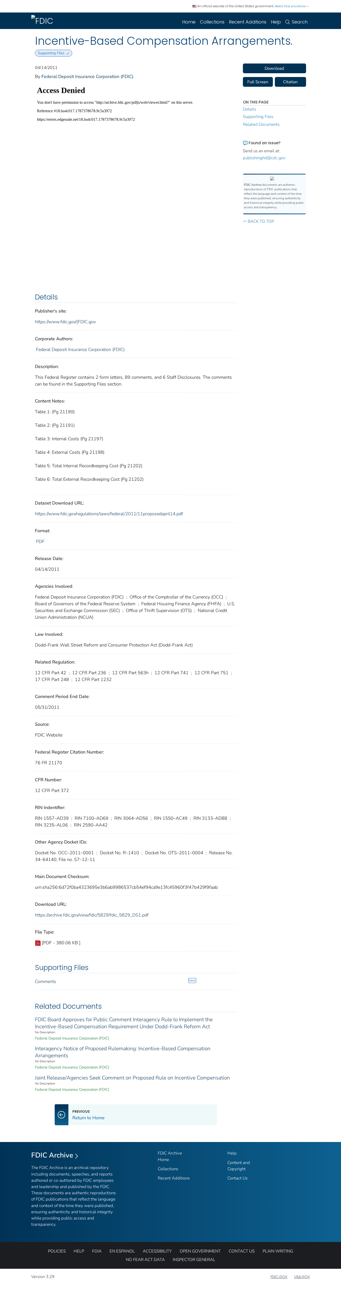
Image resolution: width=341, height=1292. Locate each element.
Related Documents (261, 124)
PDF (40, 541)
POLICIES (57, 1251)
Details (249, 109)
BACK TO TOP (261, 221)
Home (188, 22)
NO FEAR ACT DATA (145, 1259)
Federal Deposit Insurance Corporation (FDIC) (87, 77)
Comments (45, 981)
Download (274, 68)
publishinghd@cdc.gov (264, 158)
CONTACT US (242, 1251)
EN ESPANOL (122, 1251)
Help (276, 22)
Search (300, 22)
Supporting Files (258, 117)
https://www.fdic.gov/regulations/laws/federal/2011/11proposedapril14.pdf (109, 514)
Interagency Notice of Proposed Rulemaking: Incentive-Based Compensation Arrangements (122, 1052)
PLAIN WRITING (278, 1251)
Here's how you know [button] (290, 6)
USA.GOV (302, 1276)
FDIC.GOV (279, 1276)
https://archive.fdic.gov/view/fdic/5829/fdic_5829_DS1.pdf (92, 915)
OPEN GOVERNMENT (200, 1251)
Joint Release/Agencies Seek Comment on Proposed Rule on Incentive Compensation (132, 1077)
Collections (212, 22)
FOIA (97, 1251)
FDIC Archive (52, 1155)
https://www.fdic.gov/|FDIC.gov (65, 322)
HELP (79, 1251)
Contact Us (237, 1178)
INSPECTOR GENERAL (194, 1259)
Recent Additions (247, 22)
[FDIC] (43, 20)
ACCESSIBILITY (157, 1251)
